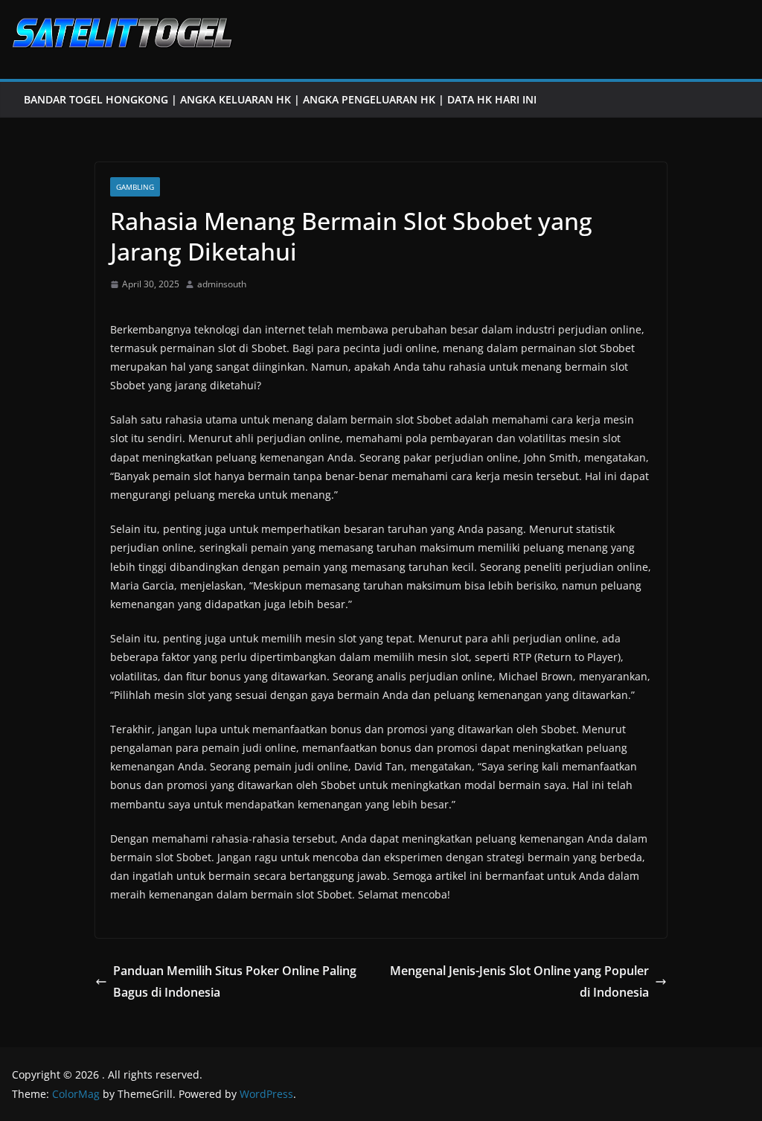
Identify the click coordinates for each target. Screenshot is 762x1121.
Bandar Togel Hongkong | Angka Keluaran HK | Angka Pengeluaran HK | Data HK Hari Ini (280, 99)
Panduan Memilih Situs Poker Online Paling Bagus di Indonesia (234, 981)
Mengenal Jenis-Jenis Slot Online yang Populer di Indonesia (519, 981)
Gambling (135, 187)
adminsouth (221, 284)
